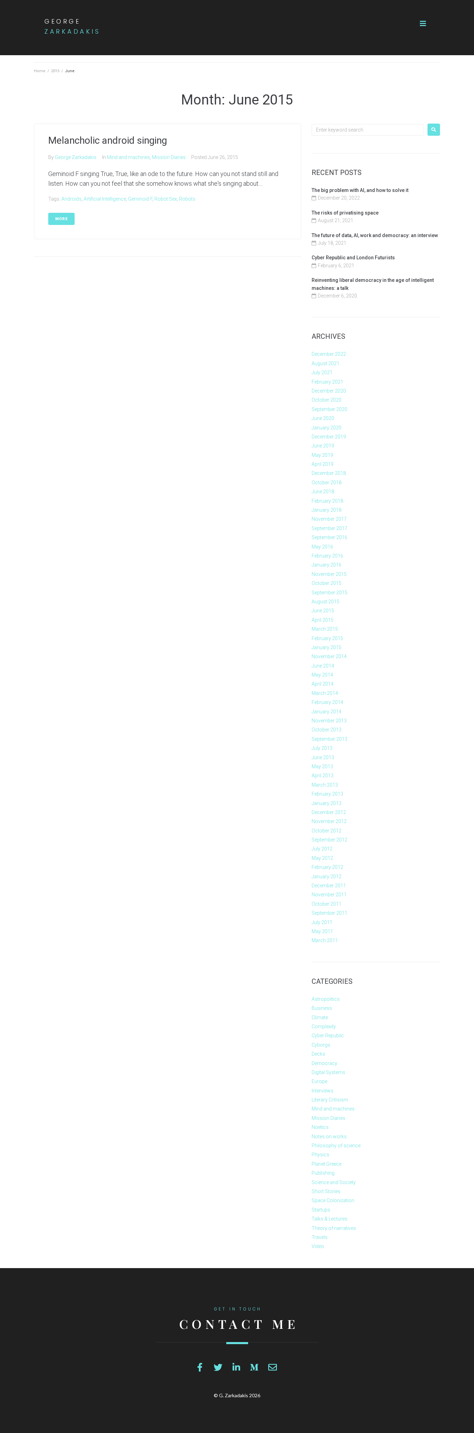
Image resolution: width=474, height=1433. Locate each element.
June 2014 (323, 666)
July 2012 (322, 849)
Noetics (320, 1127)
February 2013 (327, 794)
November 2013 (329, 720)
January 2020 (326, 427)
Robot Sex (165, 199)
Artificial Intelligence (105, 199)
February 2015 (327, 638)
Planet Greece (326, 1164)
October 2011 (326, 904)
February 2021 (327, 382)
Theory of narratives (334, 1228)
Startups (321, 1210)
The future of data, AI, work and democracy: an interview (375, 235)
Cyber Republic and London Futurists (353, 257)
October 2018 (326, 482)
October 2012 (326, 830)
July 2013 (322, 748)
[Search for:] (368, 130)
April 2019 (322, 464)
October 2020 (326, 400)
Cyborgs (321, 1045)
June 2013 (323, 757)
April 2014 (322, 684)
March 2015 (325, 629)
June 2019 (323, 446)
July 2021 (322, 372)
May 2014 (322, 675)
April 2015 (322, 620)
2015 (55, 71)
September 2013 (329, 739)
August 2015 (325, 601)
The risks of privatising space (345, 213)
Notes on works (329, 1136)
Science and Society (334, 1182)
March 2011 (325, 940)
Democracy (324, 1063)
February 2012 (327, 867)
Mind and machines (128, 157)
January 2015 (326, 647)
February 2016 (327, 556)
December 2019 (329, 436)
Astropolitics (326, 999)
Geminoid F (140, 199)
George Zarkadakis (75, 157)
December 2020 (329, 391)
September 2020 (329, 409)
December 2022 (329, 354)
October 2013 (326, 729)
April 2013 (322, 775)
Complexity (324, 1026)
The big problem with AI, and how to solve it (360, 190)
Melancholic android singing (107, 140)
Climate (320, 1017)
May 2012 (322, 858)
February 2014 (327, 702)
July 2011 (322, 922)
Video (318, 1246)
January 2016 (326, 565)
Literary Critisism (330, 1100)
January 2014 (326, 711)
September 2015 (329, 592)
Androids (71, 199)
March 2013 (325, 785)
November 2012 (329, 821)
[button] (423, 24)
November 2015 (329, 574)
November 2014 (329, 656)
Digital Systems (328, 1072)
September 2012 (329, 840)
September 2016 (329, 537)
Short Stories (326, 1191)
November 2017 (329, 519)
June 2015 (323, 610)
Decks (318, 1054)
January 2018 (326, 510)
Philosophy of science (336, 1145)
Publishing (323, 1173)
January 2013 (326, 803)
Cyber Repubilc (328, 1035)
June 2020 (323, 418)
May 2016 (322, 547)
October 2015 (326, 583)
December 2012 (329, 812)
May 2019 (322, 455)
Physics (320, 1154)
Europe (319, 1081)
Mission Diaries (169, 157)
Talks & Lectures (329, 1219)
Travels (320, 1237)
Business (322, 1008)
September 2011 (329, 913)
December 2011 (329, 885)
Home (39, 71)
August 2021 (325, 363)
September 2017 (329, 528)
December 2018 (329, 473)
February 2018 (327, 501)
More (61, 219)
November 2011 (329, 894)
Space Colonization (333, 1200)
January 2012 (326, 876)
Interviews (322, 1090)
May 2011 (322, 931)
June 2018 (323, 491)
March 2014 (325, 693)
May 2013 (322, 766)
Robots (187, 199)
